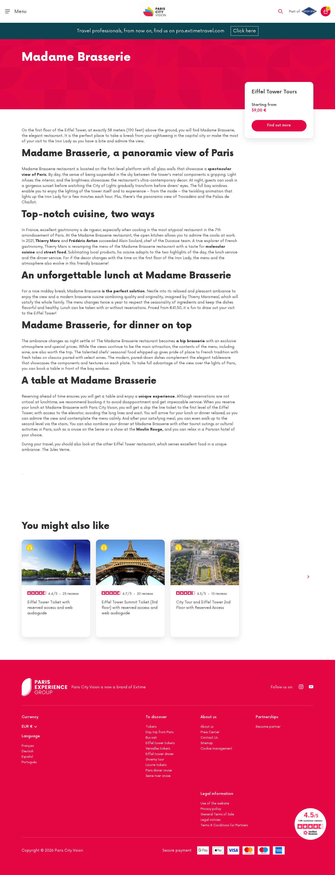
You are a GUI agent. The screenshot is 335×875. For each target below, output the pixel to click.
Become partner (268, 727)
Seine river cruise (158, 776)
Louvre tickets (156, 765)
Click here (244, 31)
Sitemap (207, 743)
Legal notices (210, 820)
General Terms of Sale (217, 814)
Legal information (217, 794)
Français (28, 746)
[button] (280, 11)
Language (31, 736)
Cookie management (216, 748)
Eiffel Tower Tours (274, 92)
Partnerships (267, 717)
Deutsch (28, 751)
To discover (156, 717)
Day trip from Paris (159, 732)
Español (27, 757)
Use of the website (215, 803)
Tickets (151, 727)
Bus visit (151, 738)
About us (208, 717)
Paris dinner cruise (159, 770)
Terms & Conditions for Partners (224, 825)
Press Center (210, 732)
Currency (30, 717)
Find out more (279, 125)
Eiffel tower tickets (160, 743)
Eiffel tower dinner (160, 754)
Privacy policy (211, 809)
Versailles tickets (158, 748)
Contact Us (209, 738)
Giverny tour (155, 759)
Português (29, 762)
